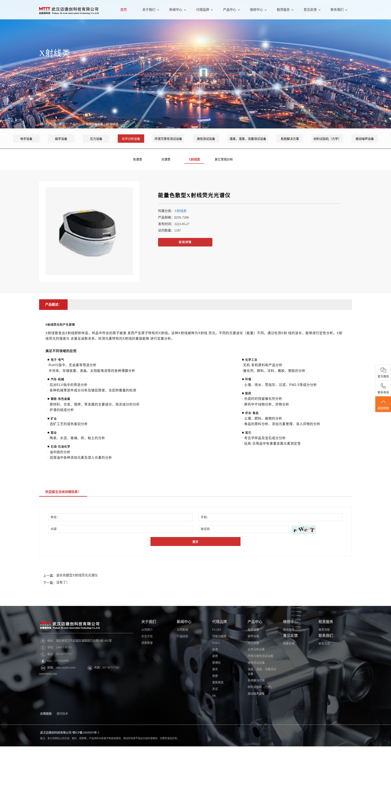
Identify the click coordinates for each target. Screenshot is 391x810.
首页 (123, 9)
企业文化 (147, 636)
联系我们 (337, 9)
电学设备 (26, 138)
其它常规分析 (224, 159)
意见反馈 (310, 9)
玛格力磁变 (219, 636)
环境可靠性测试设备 (168, 138)
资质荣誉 (147, 642)
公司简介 (147, 629)
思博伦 (216, 662)
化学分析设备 (94, 124)
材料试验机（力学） (327, 138)
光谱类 (165, 159)
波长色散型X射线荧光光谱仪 (77, 575)
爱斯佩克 (218, 682)
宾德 (215, 675)
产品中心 (229, 9)
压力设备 (96, 138)
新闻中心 (175, 9)
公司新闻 (182, 629)
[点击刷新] (304, 529)
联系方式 (324, 643)
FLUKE (217, 629)
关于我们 (148, 9)
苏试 (215, 689)
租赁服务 (283, 9)
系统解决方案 (290, 138)
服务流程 (324, 629)
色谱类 (137, 159)
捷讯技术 (62, 713)
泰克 (215, 669)
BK (214, 695)
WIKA (216, 642)
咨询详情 (185, 242)
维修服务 (288, 629)
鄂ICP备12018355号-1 (85, 732)
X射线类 (113, 124)
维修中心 (256, 9)
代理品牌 (202, 9)
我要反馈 (288, 643)
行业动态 (182, 636)
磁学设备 (61, 138)
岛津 (215, 649)
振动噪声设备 (365, 138)
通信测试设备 (206, 138)
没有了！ (62, 582)
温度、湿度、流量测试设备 (248, 138)
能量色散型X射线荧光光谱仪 (194, 195)
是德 (215, 656)
